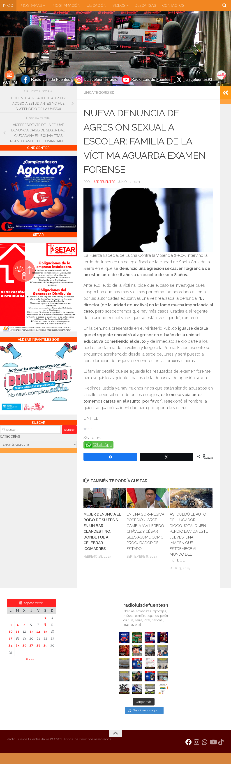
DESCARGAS (145, 5)
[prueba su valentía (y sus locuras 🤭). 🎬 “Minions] (162, 689)
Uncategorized (98, 92)
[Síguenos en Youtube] (213, 742)
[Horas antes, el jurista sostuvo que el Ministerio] (162, 650)
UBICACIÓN (96, 5)
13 (31, 631)
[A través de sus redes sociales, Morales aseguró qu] (137, 676)
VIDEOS (119, 5)
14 (38, 631)
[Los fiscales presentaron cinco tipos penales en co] (137, 650)
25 (17, 645)
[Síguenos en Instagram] (197, 742)
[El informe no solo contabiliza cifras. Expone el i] (150, 650)
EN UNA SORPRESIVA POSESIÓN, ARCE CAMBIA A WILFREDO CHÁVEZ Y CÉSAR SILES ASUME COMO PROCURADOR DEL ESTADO (145, 531)
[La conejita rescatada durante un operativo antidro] (137, 689)
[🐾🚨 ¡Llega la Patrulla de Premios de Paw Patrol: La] (137, 637)
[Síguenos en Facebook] (188, 742)
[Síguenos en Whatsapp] (205, 742)
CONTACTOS (173, 5)
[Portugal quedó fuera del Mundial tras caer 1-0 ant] (124, 650)
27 (31, 645)
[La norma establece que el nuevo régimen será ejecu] (162, 676)
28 (38, 645)
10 (10, 631)
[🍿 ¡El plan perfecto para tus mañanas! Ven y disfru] (150, 676)
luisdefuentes (103, 182)
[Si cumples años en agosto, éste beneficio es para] (124, 637)
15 (45, 631)
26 (24, 645)
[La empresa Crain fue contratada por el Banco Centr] (124, 663)
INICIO (8, 5)
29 (45, 645)
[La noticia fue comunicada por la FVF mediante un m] (124, 689)
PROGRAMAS (31, 5)
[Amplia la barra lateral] (225, 92)
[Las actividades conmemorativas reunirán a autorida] (150, 663)
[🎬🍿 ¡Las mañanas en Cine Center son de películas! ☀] (137, 663)
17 (10, 638)
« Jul (29, 659)
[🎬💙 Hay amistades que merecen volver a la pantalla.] (150, 637)
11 (17, 631)
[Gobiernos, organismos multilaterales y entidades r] (150, 689)
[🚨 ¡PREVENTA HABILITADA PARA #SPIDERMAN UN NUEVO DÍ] (162, 637)
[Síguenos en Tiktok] (221, 742)
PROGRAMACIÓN (65, 5)
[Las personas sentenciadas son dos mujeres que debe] (124, 676)
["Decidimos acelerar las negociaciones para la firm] (162, 663)
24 (10, 645)
